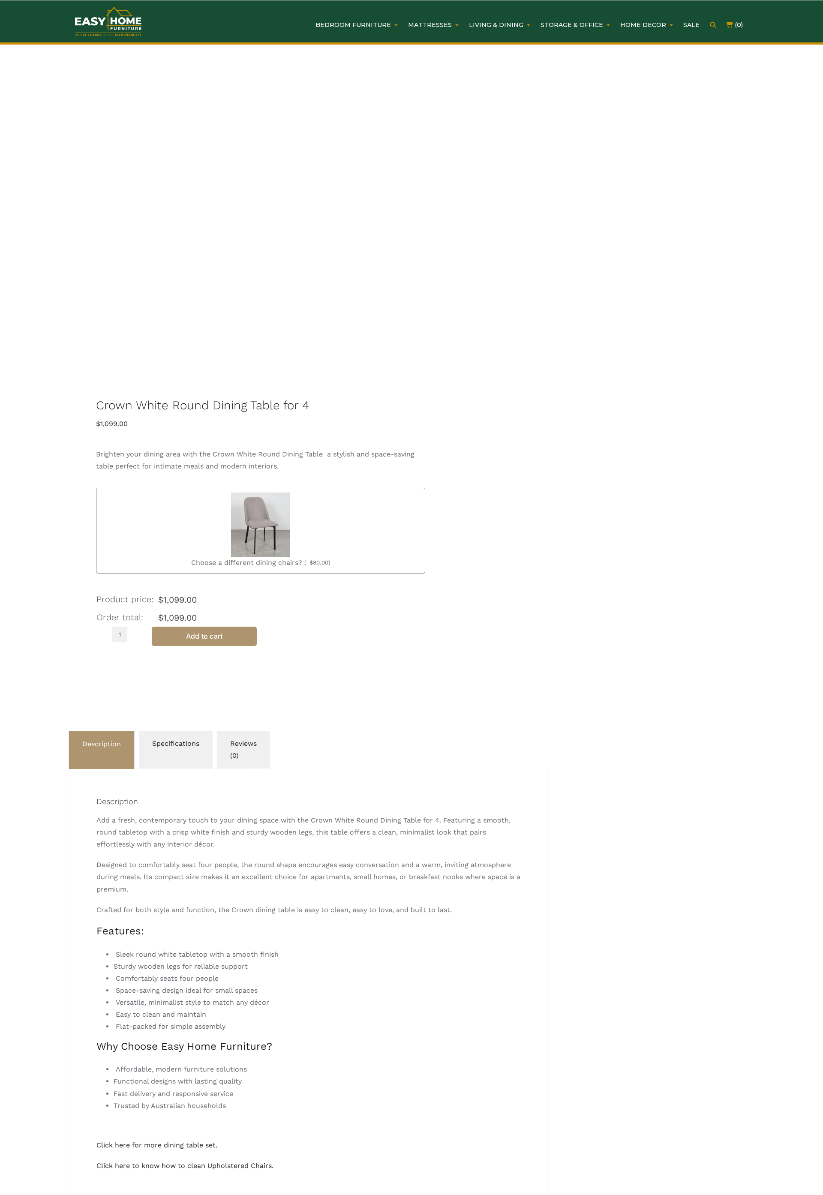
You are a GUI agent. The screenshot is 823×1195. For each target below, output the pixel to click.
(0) (738, 25)
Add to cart (204, 636)
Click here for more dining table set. (156, 1145)
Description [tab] (101, 744)
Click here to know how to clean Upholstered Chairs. (184, 1166)
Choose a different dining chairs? (246, 562)
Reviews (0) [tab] (243, 749)
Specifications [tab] (175, 743)
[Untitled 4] (219, 225)
